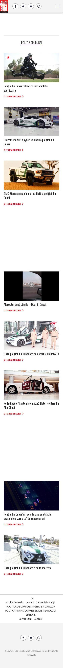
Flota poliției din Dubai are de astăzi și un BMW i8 (31, 354)
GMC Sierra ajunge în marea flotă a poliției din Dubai (30, 195)
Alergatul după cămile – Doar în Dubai (25, 304)
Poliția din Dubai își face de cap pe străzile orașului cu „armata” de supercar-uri (27, 516)
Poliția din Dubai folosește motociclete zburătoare (26, 88)
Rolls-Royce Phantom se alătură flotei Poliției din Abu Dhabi (31, 405)
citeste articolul (12, 96)
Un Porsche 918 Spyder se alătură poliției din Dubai (29, 142)
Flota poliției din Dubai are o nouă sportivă (27, 568)
